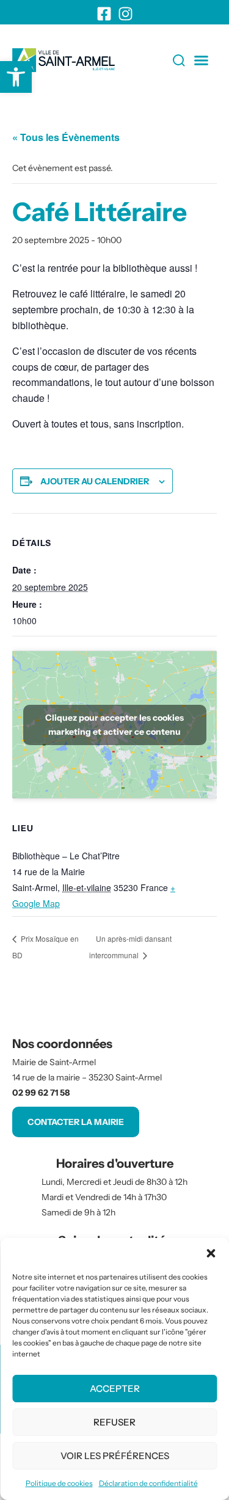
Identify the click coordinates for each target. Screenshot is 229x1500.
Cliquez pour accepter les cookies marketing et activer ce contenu (114, 724)
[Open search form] (154, 60)
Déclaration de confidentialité (148, 1483)
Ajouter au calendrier (94, 481)
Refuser (114, 1422)
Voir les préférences (114, 1456)
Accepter (115, 1388)
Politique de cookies (59, 1483)
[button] (211, 1253)
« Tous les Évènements (66, 137)
